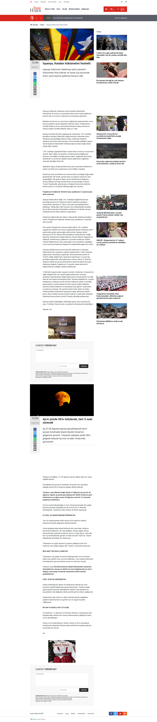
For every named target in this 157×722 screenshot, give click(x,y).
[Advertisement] (21, 53)
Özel (58, 9)
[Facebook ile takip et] (111, 713)
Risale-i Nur (50, 9)
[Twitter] (35, 76)
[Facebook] (35, 73)
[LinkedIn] (35, 80)
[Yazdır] (35, 90)
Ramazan (85, 9)
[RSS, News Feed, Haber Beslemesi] (124, 713)
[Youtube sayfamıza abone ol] (120, 713)
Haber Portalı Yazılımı (39, 719)
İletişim (73, 713)
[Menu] (106, 9)
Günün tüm (121, 18)
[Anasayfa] (31, 2)
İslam (64, 9)
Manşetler (43, 2)
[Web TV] (122, 2)
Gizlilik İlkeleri (81, 713)
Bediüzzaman (74, 9)
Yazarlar (36, 2)
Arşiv (60, 2)
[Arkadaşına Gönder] (35, 86)
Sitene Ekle (66, 2)
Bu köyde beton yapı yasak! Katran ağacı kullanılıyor (69, 18)
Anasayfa (60, 713)
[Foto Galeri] (126, 2)
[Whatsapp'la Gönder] (35, 83)
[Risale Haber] (35, 9)
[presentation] (36, 18)
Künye (67, 713)
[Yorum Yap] (35, 93)
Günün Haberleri (52, 2)
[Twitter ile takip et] (115, 713)
